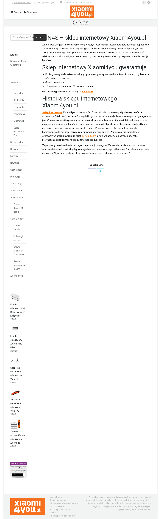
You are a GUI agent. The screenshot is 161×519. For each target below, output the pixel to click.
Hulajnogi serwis (18, 238)
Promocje (15, 176)
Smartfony (15, 183)
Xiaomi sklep (16, 276)
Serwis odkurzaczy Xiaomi (19, 265)
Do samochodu (19, 91)
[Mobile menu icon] (149, 12)
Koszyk (17, 12)
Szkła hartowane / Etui (20, 132)
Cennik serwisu (17, 227)
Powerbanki (19, 114)
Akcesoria (15, 82)
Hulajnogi (14, 149)
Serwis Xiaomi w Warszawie (19, 251)
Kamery (14, 156)
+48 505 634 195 (22, 2)
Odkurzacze (16, 170)
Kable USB (19, 100)
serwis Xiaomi (89, 136)
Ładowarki (19, 107)
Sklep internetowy (52, 112)
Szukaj (40, 37)
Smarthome (16, 190)
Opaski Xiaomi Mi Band (18, 208)
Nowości (14, 163)
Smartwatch (16, 197)
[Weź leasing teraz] (18, 477)
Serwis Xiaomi (17, 218)
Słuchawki (19, 121)
